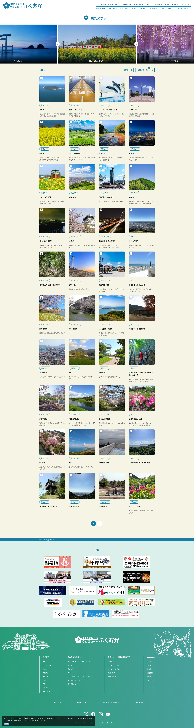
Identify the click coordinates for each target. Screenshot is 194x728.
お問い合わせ (112, 676)
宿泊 (44, 684)
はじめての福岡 (100, 8)
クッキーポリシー (35, 720)
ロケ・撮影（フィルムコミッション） (80, 676)
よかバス (170, 8)
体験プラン (46, 673)
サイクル (133, 8)
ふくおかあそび (153, 8)
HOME (41, 540)
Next (136, 44)
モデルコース (47, 665)
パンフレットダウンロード (111, 703)
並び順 (126, 70)
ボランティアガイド (114, 669)
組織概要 (111, 662)
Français (150, 680)
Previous (58, 44)
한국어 (149, 676)
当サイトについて (113, 665)
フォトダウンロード (74, 680)
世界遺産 (142, 8)
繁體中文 (150, 673)
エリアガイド (113, 8)
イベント (45, 676)
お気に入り (46, 691)
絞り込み (143, 69)
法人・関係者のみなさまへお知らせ (79, 662)
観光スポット (50, 540)
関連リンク (111, 673)
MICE (69, 673)
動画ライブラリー (83, 703)
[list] (153, 70)
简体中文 (150, 669)
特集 (44, 662)
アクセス (45, 688)
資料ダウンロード (73, 684)
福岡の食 (45, 680)
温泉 (163, 8)
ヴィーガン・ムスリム (184, 8)
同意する (7, 723)
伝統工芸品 (124, 8)
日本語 (149, 662)
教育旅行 (70, 669)
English (149, 665)
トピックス (71, 665)
